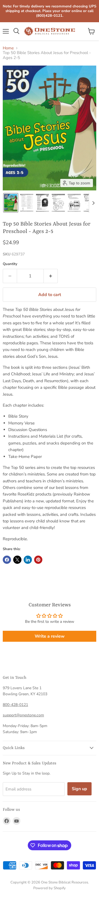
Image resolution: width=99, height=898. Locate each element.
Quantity (10, 264)
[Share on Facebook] (7, 560)
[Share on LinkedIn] (28, 560)
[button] (11, 202)
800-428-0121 (15, 704)
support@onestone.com (23, 715)
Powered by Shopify (49, 888)
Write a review (50, 636)
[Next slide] (93, 203)
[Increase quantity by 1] (51, 276)
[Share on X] (17, 560)
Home (8, 48)
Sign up (79, 789)
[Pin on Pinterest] (38, 560)
